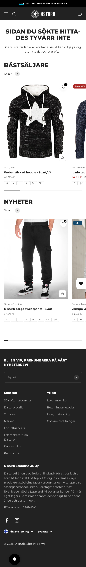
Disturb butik (13, 407)
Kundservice (12, 446)
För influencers (14, 428)
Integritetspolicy (58, 414)
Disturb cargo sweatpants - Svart (28, 309)
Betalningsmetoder (60, 407)
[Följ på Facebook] (6, 520)
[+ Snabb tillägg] (62, 157)
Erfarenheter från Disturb (16, 437)
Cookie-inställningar (61, 421)
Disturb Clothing (13, 304)
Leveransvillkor (57, 400)
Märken (9, 421)
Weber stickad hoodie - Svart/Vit (27, 172)
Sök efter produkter (17, 400)
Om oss (9, 414)
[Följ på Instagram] (17, 520)
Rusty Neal (10, 167)
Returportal (12, 453)
